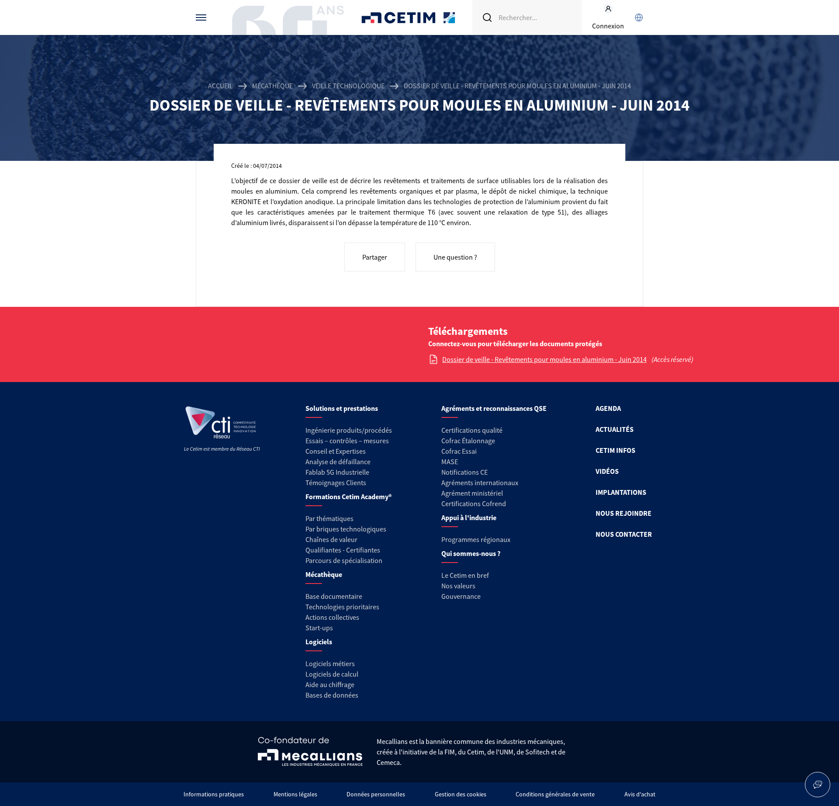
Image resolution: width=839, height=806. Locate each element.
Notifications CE (464, 472)
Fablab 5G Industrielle (337, 472)
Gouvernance (461, 596)
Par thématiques (329, 518)
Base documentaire (333, 596)
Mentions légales (295, 794)
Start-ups (319, 627)
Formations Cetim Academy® (348, 496)
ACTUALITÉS (615, 429)
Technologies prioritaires (342, 606)
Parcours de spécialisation (343, 560)
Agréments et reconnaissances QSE (494, 408)
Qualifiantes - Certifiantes (342, 549)
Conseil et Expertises (335, 451)
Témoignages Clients (335, 482)
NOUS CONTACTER (624, 534)
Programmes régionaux (475, 539)
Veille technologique (348, 86)
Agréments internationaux (479, 482)
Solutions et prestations (341, 408)
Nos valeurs (458, 585)
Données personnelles (376, 794)
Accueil (220, 86)
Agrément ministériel (472, 493)
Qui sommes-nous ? (470, 553)
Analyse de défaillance (338, 461)
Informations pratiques (214, 794)
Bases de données (331, 695)
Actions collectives (332, 617)
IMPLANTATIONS (621, 492)
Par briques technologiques (345, 529)
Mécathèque (272, 86)
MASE (449, 461)
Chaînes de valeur (331, 539)
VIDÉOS (607, 471)
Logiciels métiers (330, 663)
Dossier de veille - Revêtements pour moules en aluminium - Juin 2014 (544, 359)
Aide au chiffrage (329, 684)
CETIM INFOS (615, 450)
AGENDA (608, 408)
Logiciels (318, 641)
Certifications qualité (472, 430)
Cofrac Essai (459, 451)
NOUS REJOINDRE (624, 513)
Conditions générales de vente (555, 794)
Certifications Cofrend (473, 503)
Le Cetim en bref (465, 575)
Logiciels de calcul (331, 674)
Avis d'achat (639, 794)
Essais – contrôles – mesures (347, 440)
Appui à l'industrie (468, 517)
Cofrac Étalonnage (468, 440)
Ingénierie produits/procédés (348, 430)
